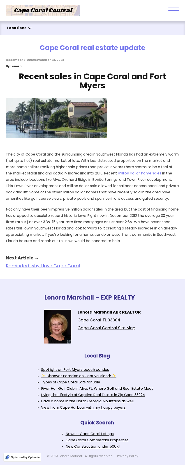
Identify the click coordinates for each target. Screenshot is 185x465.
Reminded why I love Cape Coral (43, 266)
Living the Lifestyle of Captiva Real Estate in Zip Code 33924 (93, 395)
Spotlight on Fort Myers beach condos (75, 370)
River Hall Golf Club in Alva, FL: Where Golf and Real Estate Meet (97, 389)
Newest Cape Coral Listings (90, 434)
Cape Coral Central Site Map (106, 328)
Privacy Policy (127, 456)
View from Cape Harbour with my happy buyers (83, 408)
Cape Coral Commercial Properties (97, 440)
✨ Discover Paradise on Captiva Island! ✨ (78, 376)
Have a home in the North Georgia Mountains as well (87, 401)
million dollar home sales (139, 173)
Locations (16, 28)
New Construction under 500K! (93, 447)
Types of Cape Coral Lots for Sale (70, 382)
